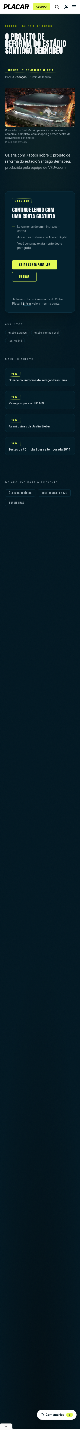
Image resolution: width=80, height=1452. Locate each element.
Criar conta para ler (35, 264)
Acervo (11, 26)
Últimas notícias (20, 493)
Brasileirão (17, 503)
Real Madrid (15, 340)
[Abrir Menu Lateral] (74, 6)
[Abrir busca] (57, 7)
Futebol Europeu (17, 332)
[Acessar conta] (66, 6)
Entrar (24, 277)
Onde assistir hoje (54, 493)
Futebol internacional (46, 332)
